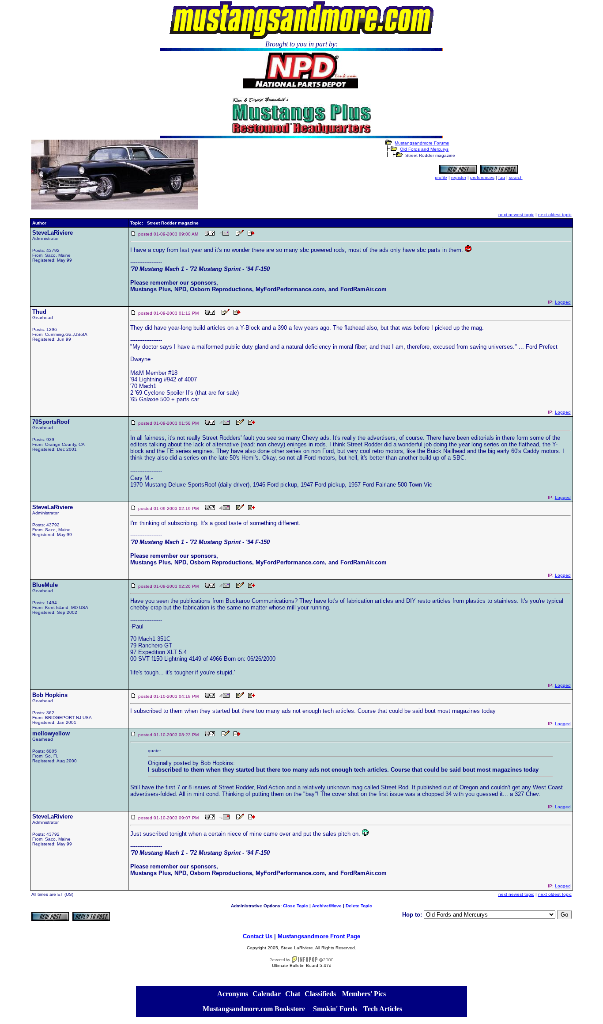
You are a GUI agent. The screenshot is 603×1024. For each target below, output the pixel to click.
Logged (563, 302)
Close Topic (295, 905)
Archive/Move (327, 905)
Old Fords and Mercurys (424, 149)
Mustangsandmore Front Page (319, 936)
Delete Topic (359, 905)
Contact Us (257, 936)
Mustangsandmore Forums (422, 143)
